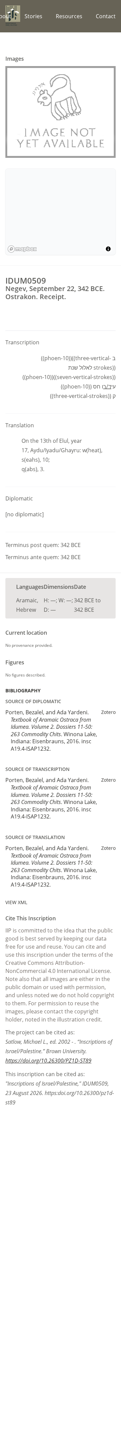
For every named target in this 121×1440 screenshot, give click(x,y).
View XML (16, 902)
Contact (106, 16)
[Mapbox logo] (22, 249)
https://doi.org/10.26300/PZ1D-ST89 (48, 1060)
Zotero (108, 712)
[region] (60, 212)
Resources (69, 16)
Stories (33, 16)
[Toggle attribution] (108, 249)
